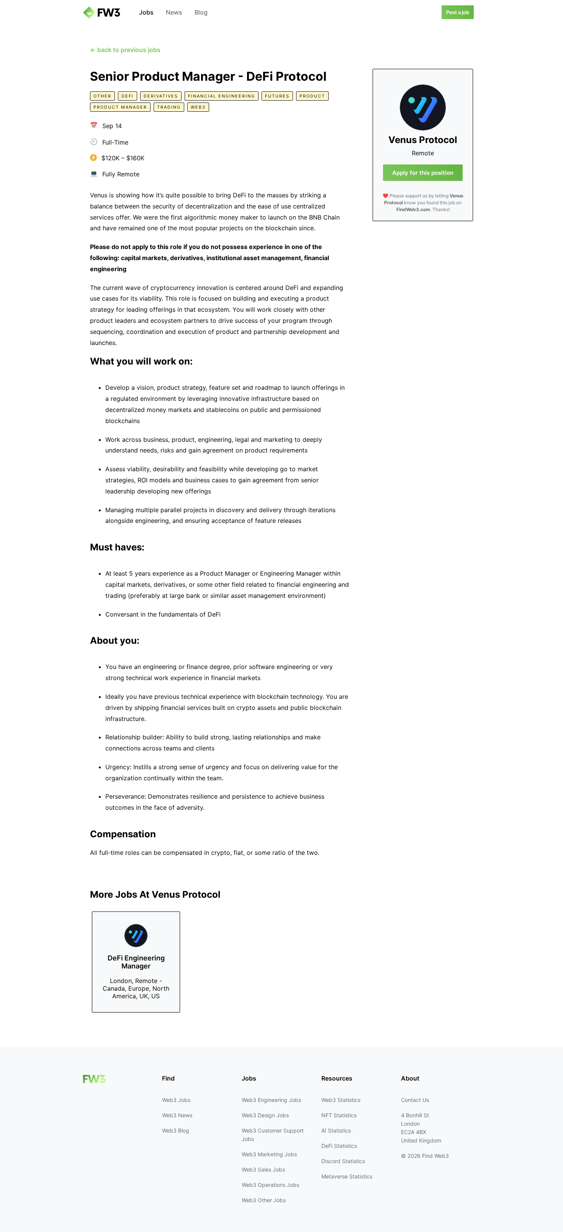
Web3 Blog (175, 1130)
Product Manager (120, 107)
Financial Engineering (221, 96)
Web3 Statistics (340, 1100)
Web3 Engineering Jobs (271, 1100)
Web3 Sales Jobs (263, 1169)
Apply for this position (422, 172)
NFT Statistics (339, 1115)
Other (102, 96)
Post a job (457, 12)
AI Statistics (336, 1130)
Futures (277, 96)
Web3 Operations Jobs (270, 1185)
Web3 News (177, 1115)
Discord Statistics (343, 1161)
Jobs (146, 12)
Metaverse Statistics (346, 1176)
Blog (201, 12)
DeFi (127, 96)
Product (312, 96)
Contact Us (415, 1100)
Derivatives (161, 96)
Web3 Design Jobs (265, 1115)
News (174, 12)
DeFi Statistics (339, 1145)
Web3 (198, 107)
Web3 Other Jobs (264, 1200)
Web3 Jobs (176, 1100)
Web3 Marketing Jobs (269, 1154)
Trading (169, 107)
